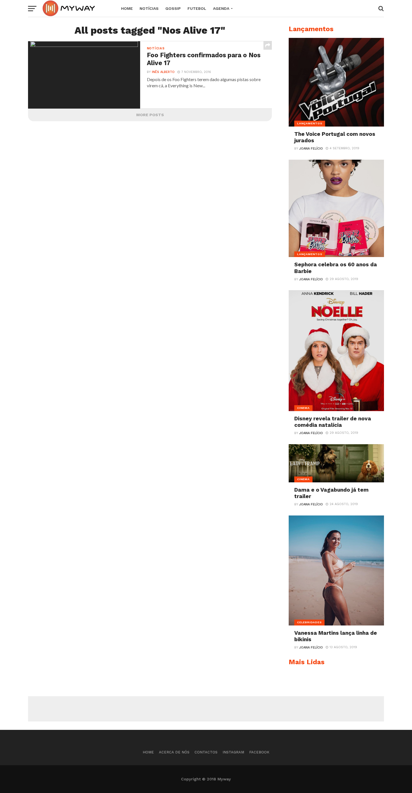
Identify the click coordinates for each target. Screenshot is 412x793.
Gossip (173, 8)
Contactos (206, 752)
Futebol (197, 8)
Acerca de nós (174, 752)
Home (127, 8)
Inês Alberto (163, 72)
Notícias (149, 8)
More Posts (150, 115)
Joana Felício (311, 148)
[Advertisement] (206, 708)
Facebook (259, 752)
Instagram (233, 752)
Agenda (221, 8)
